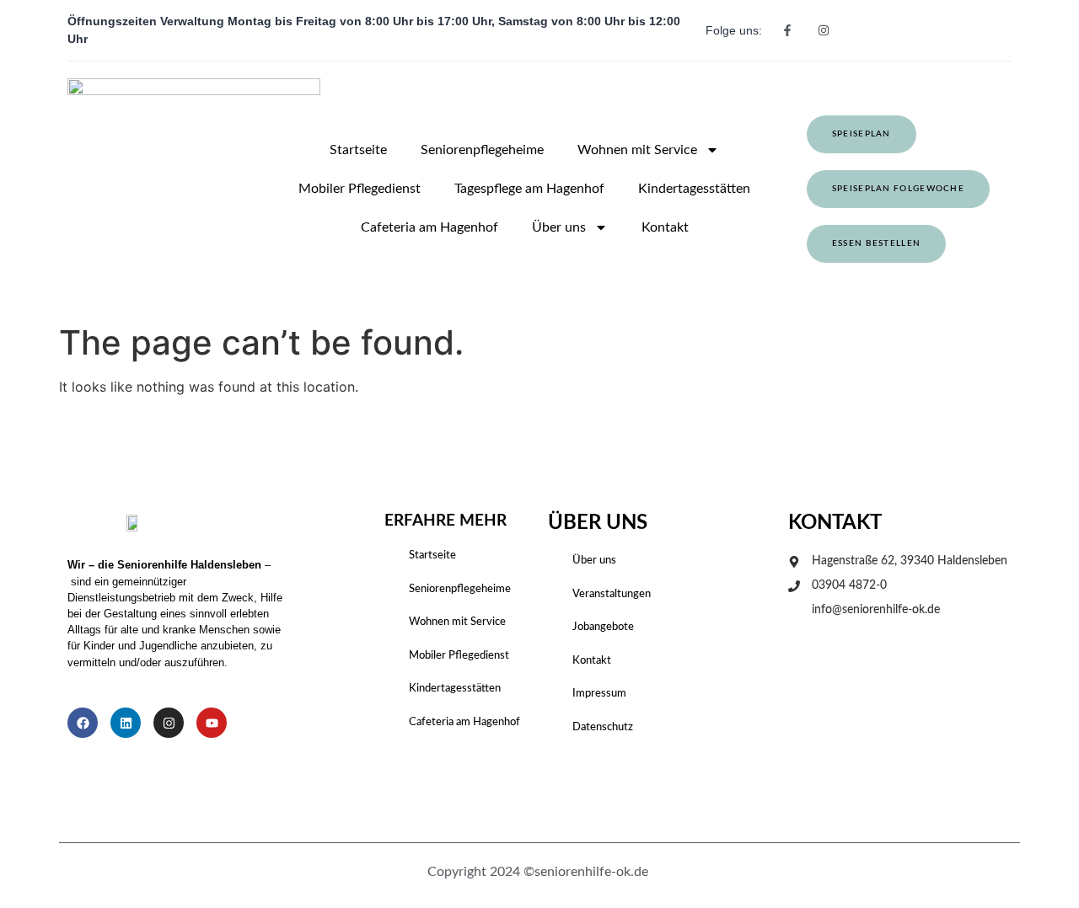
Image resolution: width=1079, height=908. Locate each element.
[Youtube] (211, 723)
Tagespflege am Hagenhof (529, 188)
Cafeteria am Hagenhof (429, 227)
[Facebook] (82, 723)
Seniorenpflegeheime (482, 150)
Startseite (358, 150)
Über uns (559, 227)
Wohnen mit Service (637, 150)
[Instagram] (168, 723)
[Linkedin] (125, 723)
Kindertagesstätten (694, 188)
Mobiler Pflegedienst (359, 188)
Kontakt (665, 227)
